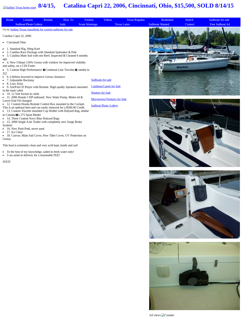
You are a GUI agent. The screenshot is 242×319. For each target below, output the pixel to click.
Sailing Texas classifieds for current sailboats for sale (41, 29)
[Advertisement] (122, 15)
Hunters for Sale (101, 92)
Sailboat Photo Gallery (104, 105)
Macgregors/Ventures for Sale (108, 99)
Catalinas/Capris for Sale (106, 86)
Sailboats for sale (101, 79)
